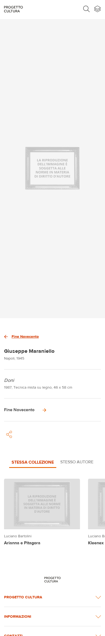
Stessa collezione (33, 462)
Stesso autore (76, 462)
